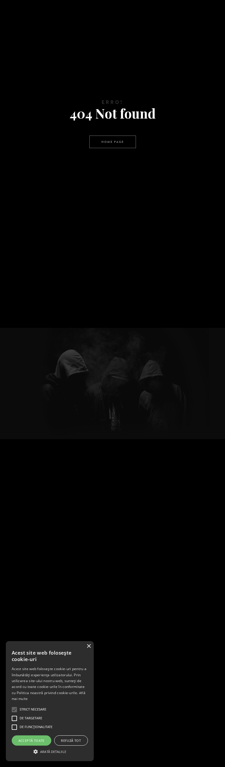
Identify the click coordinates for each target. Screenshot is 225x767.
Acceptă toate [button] (31, 740)
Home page (112, 142)
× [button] (88, 646)
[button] (50, 751)
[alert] (50, 701)
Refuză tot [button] (71, 740)
